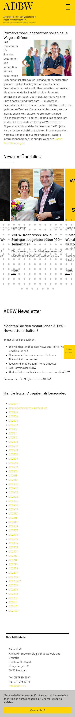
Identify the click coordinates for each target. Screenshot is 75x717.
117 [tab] (24, 259)
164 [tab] (50, 274)
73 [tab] (14, 244)
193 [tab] (56, 284)
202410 (13, 479)
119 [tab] (35, 259)
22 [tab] (40, 224)
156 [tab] (8, 274)
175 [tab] (35, 279)
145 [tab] (24, 269)
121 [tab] (45, 259)
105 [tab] (35, 254)
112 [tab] (71, 254)
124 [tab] (61, 259)
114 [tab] (8, 259)
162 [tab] (40, 274)
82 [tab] (61, 244)
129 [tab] (14, 264)
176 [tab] (40, 279)
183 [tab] (3, 284)
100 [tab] (8, 254)
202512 (13, 429)
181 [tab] (66, 279)
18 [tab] (19, 224)
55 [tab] (66, 234)
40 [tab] (61, 229)
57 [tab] (3, 239)
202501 (13, 471)
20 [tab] (29, 224)
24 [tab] (50, 224)
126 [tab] (71, 259)
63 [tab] (35, 239)
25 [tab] (56, 224)
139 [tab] (66, 264)
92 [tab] (40, 249)
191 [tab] (45, 284)
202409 (13, 483)
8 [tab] (40, 220)
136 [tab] (50, 264)
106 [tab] (40, 254)
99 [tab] (3, 254)
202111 (13, 602)
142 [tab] (8, 269)
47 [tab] (24, 234)
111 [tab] (66, 254)
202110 (13, 606)
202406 (13, 492)
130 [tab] (19, 264)
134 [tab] (40, 264)
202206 (13, 576)
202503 (13, 462)
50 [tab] (40, 234)
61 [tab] (24, 239)
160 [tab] (29, 274)
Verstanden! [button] (37, 710)
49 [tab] (35, 234)
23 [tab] (45, 224)
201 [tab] (42, 288)
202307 (13, 530)
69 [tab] (66, 239)
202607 (13, 403)
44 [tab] (8, 234)
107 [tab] (45, 254)
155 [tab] (3, 274)
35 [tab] (35, 229)
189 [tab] (35, 284)
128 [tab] (8, 264)
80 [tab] (50, 244)
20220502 (15, 581)
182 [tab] (71, 279)
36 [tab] (40, 229)
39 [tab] (56, 229)
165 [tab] (56, 274)
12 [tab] (61, 220)
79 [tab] (45, 244)
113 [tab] (3, 259)
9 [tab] (45, 220)
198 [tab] (27, 288)
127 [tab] (3, 264)
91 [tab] (35, 249)
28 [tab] (71, 224)
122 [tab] (50, 259)
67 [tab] (56, 239)
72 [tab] (8, 244)
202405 (13, 496)
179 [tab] (56, 279)
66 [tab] (50, 239)
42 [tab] (71, 229)
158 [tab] (19, 274)
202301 (13, 551)
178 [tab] (50, 279)
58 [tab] (8, 239)
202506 (13, 450)
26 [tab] (61, 224)
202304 (13, 543)
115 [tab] (14, 259)
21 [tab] (35, 224)
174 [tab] (29, 279)
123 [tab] (56, 259)
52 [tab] (50, 234)
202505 (13, 454)
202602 (13, 424)
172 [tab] (19, 279)
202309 (13, 526)
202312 (13, 513)
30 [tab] (8, 229)
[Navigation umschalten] (68, 7)
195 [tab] (66, 284)
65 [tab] (45, 239)
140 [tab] (71, 264)
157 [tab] (14, 274)
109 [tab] (56, 254)
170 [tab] (8, 279)
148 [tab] (40, 269)
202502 (13, 467)
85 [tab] (3, 249)
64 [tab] (40, 239)
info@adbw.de (17, 685)
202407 (13, 488)
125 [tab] (66, 259)
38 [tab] (50, 229)
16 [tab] (8, 224)
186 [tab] (19, 284)
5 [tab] (24, 220)
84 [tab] (71, 244)
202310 (13, 521)
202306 (13, 534)
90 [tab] (29, 249)
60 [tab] (19, 239)
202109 (13, 610)
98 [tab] (71, 249)
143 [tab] (14, 269)
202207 (13, 572)
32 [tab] (19, 229)
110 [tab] (61, 254)
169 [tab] (3, 279)
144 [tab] (19, 269)
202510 (13, 437)
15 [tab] (3, 224)
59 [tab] (14, 239)
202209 (13, 568)
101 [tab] (14, 254)
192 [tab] (50, 284)
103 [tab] (24, 254)
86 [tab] (8, 249)
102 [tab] (19, 254)
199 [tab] (32, 288)
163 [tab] (45, 274)
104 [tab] (29, 254)
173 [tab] (24, 279)
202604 (13, 416)
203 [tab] (53, 288)
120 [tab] (40, 259)
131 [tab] (24, 264)
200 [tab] (37, 288)
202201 (13, 597)
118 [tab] (29, 259)
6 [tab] (29, 220)
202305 (13, 538)
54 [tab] (61, 234)
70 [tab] (71, 239)
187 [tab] (24, 284)
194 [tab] (61, 284)
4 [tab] (19, 220)
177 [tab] (45, 279)
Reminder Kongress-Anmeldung (28, 407)
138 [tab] (61, 264)
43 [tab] (3, 234)
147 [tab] (35, 269)
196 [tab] (71, 284)
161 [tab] (35, 274)
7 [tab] (35, 220)
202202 (13, 593)
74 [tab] (19, 244)
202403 (13, 505)
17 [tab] (14, 224)
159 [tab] (24, 274)
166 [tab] (61, 274)
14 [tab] (71, 220)
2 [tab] (8, 220)
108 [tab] (50, 254)
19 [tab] (24, 224)
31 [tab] (14, 229)
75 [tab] (24, 244)
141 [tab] (3, 269)
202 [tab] (48, 288)
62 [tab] (29, 239)
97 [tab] (66, 249)
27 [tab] (66, 224)
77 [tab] (35, 244)
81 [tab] (56, 244)
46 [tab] (19, 234)
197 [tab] (22, 288)
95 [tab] (56, 249)
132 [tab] (29, 264)
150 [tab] (50, 269)
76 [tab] (29, 244)
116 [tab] (19, 259)
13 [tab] (66, 220)
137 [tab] (56, 264)
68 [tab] (61, 239)
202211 (13, 559)
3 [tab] (14, 220)
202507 (13, 445)
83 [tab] (66, 244)
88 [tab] (19, 249)
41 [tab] (66, 229)
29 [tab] (3, 229)
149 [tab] (45, 269)
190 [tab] (40, 284)
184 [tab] (8, 284)
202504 (13, 458)
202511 (13, 433)
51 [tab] (45, 234)
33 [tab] (24, 229)
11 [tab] (56, 220)
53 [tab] (56, 234)
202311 (13, 517)
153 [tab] (66, 269)
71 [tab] (3, 244)
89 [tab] (24, 249)
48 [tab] (29, 234)
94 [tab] (50, 249)
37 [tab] (45, 229)
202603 (13, 420)
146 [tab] (29, 269)
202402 (13, 509)
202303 (13, 547)
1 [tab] (3, 220)
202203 (13, 589)
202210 (13, 564)
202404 (13, 500)
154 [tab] (71, 269)
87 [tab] (14, 249)
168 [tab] (71, 274)
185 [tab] (14, 284)
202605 (13, 412)
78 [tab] (40, 244)
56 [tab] (71, 234)
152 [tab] (61, 269)
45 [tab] (14, 234)
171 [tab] (14, 279)
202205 (13, 585)
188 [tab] (29, 284)
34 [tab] (29, 229)
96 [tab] (61, 249)
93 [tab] (45, 249)
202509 (13, 441)
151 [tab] (56, 269)
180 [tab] (61, 279)
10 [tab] (50, 220)
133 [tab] (35, 264)
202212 (13, 555)
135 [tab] (45, 264)
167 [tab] (66, 274)
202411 (13, 475)
